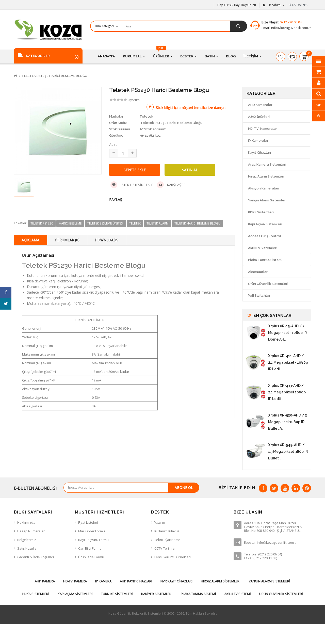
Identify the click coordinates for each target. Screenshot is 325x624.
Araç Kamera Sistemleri (267, 164)
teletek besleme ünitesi (105, 223)
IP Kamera (103, 581)
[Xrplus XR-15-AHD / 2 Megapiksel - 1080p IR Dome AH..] (255, 333)
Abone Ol (184, 487)
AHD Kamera (45, 581)
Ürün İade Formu (91, 557)
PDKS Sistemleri (261, 212)
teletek (135, 223)
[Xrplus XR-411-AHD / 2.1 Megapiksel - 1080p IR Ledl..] (255, 363)
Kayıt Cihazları (259, 152)
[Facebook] (263, 488)
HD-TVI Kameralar (262, 129)
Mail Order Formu (91, 531)
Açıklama (30, 239)
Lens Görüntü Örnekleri (172, 557)
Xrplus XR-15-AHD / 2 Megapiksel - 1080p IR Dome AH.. (287, 332)
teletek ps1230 (41, 223)
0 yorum (134, 100)
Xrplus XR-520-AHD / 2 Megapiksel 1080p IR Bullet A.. (287, 421)
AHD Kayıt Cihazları (136, 581)
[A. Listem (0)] (280, 56)
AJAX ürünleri (259, 117)
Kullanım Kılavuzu (168, 531)
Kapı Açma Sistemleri (265, 224)
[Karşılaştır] (292, 56)
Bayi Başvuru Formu (93, 539)
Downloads (106, 239)
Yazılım (159, 522)
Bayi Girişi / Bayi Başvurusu (236, 5)
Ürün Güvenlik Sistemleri (268, 284)
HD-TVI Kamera (75, 581)
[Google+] (285, 488)
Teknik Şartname (167, 539)
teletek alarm (158, 223)
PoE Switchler (259, 295)
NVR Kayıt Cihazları (176, 581)
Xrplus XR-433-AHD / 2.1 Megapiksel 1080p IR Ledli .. (287, 392)
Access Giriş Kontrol (264, 236)
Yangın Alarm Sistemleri (267, 200)
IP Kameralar (258, 140)
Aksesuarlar (258, 272)
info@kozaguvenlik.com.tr (290, 27)
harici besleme (70, 223)
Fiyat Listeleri (88, 522)
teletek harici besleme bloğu (197, 223)
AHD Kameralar (260, 105)
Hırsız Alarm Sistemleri (266, 176)
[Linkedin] (295, 488)
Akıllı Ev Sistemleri (262, 248)
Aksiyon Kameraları (263, 188)
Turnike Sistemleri (117, 593)
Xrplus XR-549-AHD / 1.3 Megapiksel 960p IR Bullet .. (288, 451)
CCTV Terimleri (165, 548)
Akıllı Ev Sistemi (237, 593)
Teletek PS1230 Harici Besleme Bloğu (54, 76)
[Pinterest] (306, 488)
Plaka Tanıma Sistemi (265, 260)
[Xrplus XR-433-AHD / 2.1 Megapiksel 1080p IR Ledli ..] (255, 392)
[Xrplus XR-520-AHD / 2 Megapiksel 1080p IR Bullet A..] (255, 422)
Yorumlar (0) (67, 239)
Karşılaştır (176, 184)
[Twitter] (274, 488)
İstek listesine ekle (136, 184)
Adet (113, 144)
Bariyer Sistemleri (156, 593)
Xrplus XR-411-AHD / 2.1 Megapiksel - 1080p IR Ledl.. (288, 362)
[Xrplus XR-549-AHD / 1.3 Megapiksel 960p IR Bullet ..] (255, 452)
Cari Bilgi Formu (90, 548)
